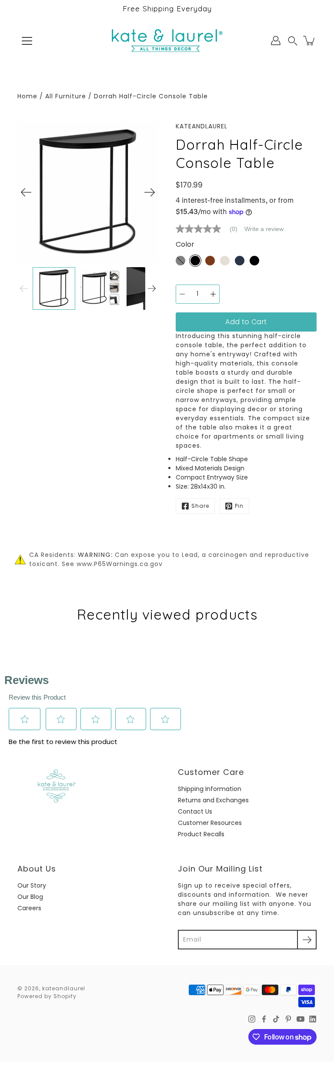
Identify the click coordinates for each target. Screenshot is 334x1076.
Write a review (264, 229)
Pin (239, 506)
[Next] (149, 192)
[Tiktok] (276, 1019)
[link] (210, 229)
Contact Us (195, 811)
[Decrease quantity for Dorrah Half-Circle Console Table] (182, 294)
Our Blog (30, 896)
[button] (292, 40)
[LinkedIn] (313, 1019)
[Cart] (310, 40)
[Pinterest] (288, 1019)
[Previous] (26, 192)
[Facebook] (264, 1019)
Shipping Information (209, 788)
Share (200, 506)
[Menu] (27, 41)
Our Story (31, 885)
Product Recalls (201, 834)
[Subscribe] (307, 939)
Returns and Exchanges (213, 800)
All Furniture (65, 96)
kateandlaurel (63, 988)
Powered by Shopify (47, 996)
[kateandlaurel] (167, 40)
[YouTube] (300, 1019)
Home (27, 96)
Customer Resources (210, 822)
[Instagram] (252, 1019)
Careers (29, 908)
